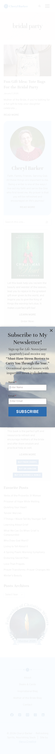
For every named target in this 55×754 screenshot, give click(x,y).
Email (12, 396)
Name (12, 382)
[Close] (51, 330)
